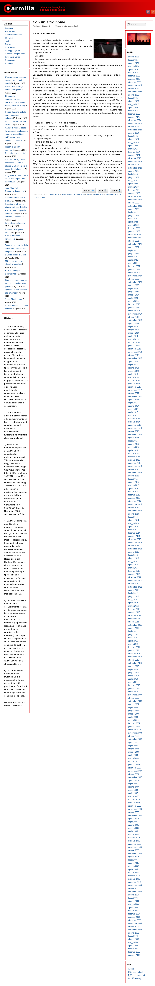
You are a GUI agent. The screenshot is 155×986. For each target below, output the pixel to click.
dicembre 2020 (134, 272)
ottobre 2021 (133, 241)
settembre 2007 (135, 777)
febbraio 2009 (134, 723)
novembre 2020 (135, 276)
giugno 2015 (133, 482)
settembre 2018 (135, 358)
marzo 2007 (133, 796)
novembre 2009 (135, 695)
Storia (44, 198)
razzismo (36, 198)
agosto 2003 (133, 933)
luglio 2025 (133, 98)
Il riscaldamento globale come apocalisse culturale (15, 115)
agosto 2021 (133, 247)
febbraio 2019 (134, 342)
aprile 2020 (133, 298)
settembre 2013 (135, 549)
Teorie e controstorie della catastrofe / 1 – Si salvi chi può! (16, 248)
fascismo (81, 194)
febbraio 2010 (134, 685)
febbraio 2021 (134, 266)
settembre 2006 (135, 815)
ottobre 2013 (133, 545)
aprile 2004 (133, 907)
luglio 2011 (132, 631)
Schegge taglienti (71, 26)
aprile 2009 (133, 717)
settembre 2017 (135, 396)
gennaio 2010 (134, 688)
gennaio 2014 (134, 536)
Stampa (88, 190)
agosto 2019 (133, 323)
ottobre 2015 (133, 469)
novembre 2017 (135, 390)
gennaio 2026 (134, 79)
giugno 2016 (133, 444)
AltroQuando (10, 63)
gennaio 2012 (134, 612)
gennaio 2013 (134, 574)
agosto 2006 (133, 818)
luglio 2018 (133, 365)
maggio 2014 (133, 523)
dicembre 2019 (134, 311)
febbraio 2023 (134, 190)
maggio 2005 (133, 866)
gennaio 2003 (134, 955)
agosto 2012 (133, 590)
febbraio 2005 (134, 876)
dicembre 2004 (134, 882)
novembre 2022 (135, 199)
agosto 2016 (133, 438)
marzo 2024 (133, 149)
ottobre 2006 (133, 812)
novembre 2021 (135, 238)
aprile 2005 (133, 869)
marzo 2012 (133, 606)
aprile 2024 (133, 146)
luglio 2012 (133, 593)
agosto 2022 (133, 209)
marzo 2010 (133, 682)
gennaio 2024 (134, 155)
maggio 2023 (133, 180)
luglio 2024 (133, 136)
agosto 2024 (133, 133)
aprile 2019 (133, 336)
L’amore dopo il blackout (15, 255)
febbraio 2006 (134, 838)
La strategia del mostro (15, 223)
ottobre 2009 (133, 698)
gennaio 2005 (134, 879)
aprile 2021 (133, 260)
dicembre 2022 (134, 196)
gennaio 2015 (134, 498)
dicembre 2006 (134, 806)
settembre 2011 (135, 625)
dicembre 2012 (134, 577)
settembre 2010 (135, 663)
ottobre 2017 (133, 393)
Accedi (131, 969)
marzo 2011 (133, 644)
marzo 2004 (133, 911)
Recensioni (10, 31)
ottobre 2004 (133, 888)
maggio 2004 (133, 904)
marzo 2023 (133, 187)
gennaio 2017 (134, 422)
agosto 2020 (133, 285)
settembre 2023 (135, 168)
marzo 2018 (133, 377)
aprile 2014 (133, 526)
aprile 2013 (133, 565)
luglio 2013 (133, 555)
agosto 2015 (133, 476)
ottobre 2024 (133, 126)
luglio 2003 (133, 936)
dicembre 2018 (134, 349)
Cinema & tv (59, 26)
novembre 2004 (135, 885)
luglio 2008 (133, 745)
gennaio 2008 (134, 764)
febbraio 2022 (134, 228)
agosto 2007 (133, 780)
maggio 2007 (133, 790)
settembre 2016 (135, 434)
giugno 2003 (133, 939)
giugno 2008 (133, 749)
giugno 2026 (133, 63)
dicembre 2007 (134, 768)
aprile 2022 (133, 222)
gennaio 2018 (134, 384)
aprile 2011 (133, 641)
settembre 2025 (135, 92)
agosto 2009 (133, 704)
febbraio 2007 (134, 799)
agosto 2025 (133, 95)
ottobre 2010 (133, 660)
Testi (7, 41)
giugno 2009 (133, 711)
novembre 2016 (135, 428)
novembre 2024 (135, 123)
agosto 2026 (133, 57)
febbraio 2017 (134, 418)
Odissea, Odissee (13, 217)
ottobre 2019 (133, 317)
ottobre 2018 (133, 355)
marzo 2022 (133, 225)
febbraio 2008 (134, 761)
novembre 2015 (135, 466)
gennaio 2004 (134, 917)
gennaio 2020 (134, 307)
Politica (118, 194)
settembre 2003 (135, 930)
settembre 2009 (135, 701)
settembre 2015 (135, 472)
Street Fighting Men (13, 299)
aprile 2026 (133, 69)
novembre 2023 (135, 161)
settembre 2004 (135, 891)
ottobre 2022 (133, 203)
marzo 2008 (133, 758)
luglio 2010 (133, 669)
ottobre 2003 (133, 926)
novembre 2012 (135, 580)
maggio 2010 (133, 676)
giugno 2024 (133, 139)
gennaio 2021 (134, 269)
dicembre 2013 (134, 539)
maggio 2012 (133, 599)
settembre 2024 (135, 130)
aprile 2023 (133, 184)
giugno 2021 (133, 253)
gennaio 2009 (134, 726)
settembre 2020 (135, 282)
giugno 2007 (133, 787)
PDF (101, 190)
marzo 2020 (133, 301)
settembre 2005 (135, 853)
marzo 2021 (133, 263)
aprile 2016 (133, 450)
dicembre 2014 (134, 501)
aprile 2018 (133, 374)
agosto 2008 (133, 742)
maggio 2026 (133, 66)
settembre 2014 (135, 511)
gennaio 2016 (134, 460)
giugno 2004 (133, 901)
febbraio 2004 (134, 914)
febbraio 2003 (134, 952)
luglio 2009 (133, 707)
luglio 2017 (133, 403)
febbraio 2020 (134, 304)
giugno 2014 (133, 520)
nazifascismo (98, 194)
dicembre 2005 (134, 844)
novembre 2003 (135, 923)
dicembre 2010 (134, 653)
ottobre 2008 (133, 736)
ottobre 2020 (133, 279)
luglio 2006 (133, 822)
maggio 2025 (133, 104)
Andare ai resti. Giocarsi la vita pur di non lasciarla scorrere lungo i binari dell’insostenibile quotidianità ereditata (16, 134)
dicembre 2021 (134, 234)
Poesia (8, 44)
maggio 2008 (133, 752)
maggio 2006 (133, 828)
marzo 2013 (133, 568)
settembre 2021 (135, 244)
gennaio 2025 (134, 117)
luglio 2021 (133, 250)
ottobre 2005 (133, 850)
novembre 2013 (135, 542)
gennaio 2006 (134, 841)
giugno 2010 (133, 672)
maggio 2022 (133, 219)
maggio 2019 (133, 333)
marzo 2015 (133, 492)
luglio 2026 (133, 60)
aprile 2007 (133, 793)
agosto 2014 (133, 514)
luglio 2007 (133, 784)
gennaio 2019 (134, 345)
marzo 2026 (133, 72)
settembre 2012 (135, 587)
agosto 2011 (133, 628)
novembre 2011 (135, 618)
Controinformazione (13, 35)
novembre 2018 (135, 352)
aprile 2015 (133, 488)
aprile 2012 (133, 603)
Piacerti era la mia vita (15, 153)
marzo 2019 (133, 339)
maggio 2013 (133, 561)
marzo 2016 (133, 453)
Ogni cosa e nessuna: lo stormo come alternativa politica (15, 283)
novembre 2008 (135, 733)
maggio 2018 (133, 371)
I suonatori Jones (12, 57)
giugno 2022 (133, 215)
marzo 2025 (133, 111)
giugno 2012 (133, 596)
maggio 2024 (133, 142)
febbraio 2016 (134, 457)
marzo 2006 (133, 834)
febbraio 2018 (134, 380)
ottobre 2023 (133, 165)
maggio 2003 (133, 942)
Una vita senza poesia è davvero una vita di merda (15, 80)
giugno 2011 (133, 634)
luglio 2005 (133, 860)
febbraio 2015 (134, 495)
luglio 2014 (133, 517)
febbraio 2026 (134, 76)
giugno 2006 (133, 825)
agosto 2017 (133, 399)
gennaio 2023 (134, 193)
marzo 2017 (133, 415)
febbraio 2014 (134, 533)
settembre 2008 (135, 739)
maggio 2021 (133, 257)
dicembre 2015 (134, 463)
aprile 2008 (133, 755)
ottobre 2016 (133, 431)
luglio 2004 (133, 898)
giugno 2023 (133, 177)
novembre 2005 (135, 847)
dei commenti (136, 975)
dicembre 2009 (134, 691)
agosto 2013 (133, 552)
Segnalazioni (10, 60)
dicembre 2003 (134, 920)
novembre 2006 (135, 809)
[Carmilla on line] (77, 8)
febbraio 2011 (134, 647)
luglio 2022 (133, 212)
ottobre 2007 (133, 774)
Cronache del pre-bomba (15, 54)
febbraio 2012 (134, 609)
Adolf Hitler (54, 194)
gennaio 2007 (134, 803)
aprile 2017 (133, 412)
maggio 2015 (133, 485)
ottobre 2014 (133, 507)
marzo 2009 (133, 720)
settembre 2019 (135, 320)
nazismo (109, 194)
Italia (89, 194)
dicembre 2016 (134, 425)
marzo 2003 (133, 949)
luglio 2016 (133, 441)
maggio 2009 (133, 714)
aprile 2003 (133, 945)
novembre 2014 (135, 504)
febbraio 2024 (134, 152)
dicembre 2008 (134, 730)
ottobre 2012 (133, 584)
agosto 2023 (133, 171)
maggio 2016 (133, 447)
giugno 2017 (133, 406)
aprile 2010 (133, 679)
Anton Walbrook (68, 194)
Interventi (9, 28)
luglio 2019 (133, 326)
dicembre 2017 (134, 387)
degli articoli (135, 972)
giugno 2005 (133, 863)
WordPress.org (134, 978)
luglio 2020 (133, 288)
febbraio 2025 (134, 114)
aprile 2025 (133, 107)
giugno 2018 (133, 368)
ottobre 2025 (133, 88)
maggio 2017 (133, 409)
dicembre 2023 (134, 158)
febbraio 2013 (134, 571)
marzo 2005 (133, 872)
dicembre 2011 (134, 615)
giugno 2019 (133, 330)
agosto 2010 (133, 666)
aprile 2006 (133, 831)
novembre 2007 (135, 771)
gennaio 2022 (134, 231)
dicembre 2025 (134, 82)
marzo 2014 (133, 530)
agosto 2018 (133, 361)
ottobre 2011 (133, 622)
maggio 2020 (133, 295)
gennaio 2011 (134, 650)
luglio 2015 (133, 479)
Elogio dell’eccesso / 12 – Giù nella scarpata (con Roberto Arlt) (16, 178)
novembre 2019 (135, 314)
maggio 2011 (133, 638)
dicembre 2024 (134, 120)
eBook (115, 190)
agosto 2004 (133, 895)
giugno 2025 (133, 101)
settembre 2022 (135, 206)
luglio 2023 (133, 174)
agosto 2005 (133, 857)
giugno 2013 (133, 558)
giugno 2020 (133, 292)
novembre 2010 (135, 657)
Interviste (9, 38)
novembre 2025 (135, 85)
